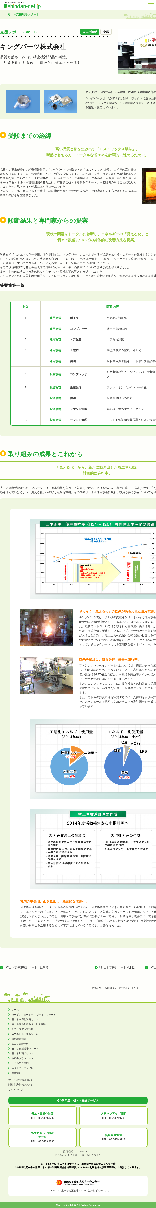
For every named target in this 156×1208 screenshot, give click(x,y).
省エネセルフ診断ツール (25, 1034)
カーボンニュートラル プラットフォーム (34, 1014)
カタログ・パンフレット (25, 1068)
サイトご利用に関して (20, 1079)
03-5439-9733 (117, 1118)
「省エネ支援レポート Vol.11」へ (119, 967)
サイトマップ (15, 1089)
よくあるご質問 (20, 1063)
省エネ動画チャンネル (24, 1053)
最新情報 (16, 1073)
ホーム (15, 1009)
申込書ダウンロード (23, 1058)
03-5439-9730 (46, 1141)
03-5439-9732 (46, 1118)
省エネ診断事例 (20, 1043)
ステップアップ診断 (23, 1029)
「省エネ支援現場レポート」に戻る (26, 967)
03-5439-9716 (117, 1139)
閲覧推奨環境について (20, 1084)
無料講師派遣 (19, 1038)
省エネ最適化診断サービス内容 (29, 1024)
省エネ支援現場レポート (25, 1048)
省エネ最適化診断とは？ (25, 1019)
